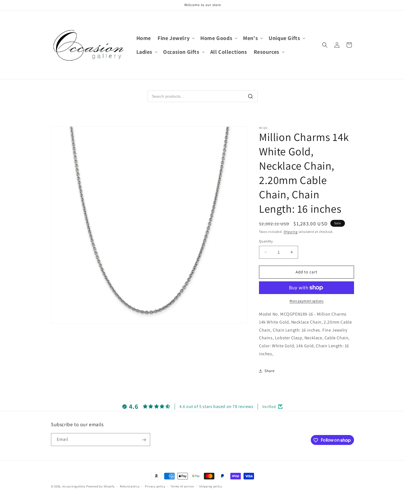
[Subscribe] (144, 439)
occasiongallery (74, 486)
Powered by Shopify (100, 486)
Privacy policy (155, 486)
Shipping (291, 232)
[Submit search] (250, 96)
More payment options (306, 301)
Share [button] (269, 370)
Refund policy (129, 486)
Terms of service (182, 486)
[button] (175, 38)
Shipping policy (210, 486)
